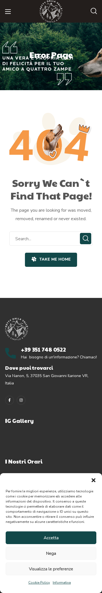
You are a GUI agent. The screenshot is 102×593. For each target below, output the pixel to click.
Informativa (62, 582)
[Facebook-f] (9, 400)
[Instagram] (21, 400)
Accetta (51, 538)
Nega (51, 553)
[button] (93, 480)
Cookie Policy (39, 582)
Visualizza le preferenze (51, 569)
